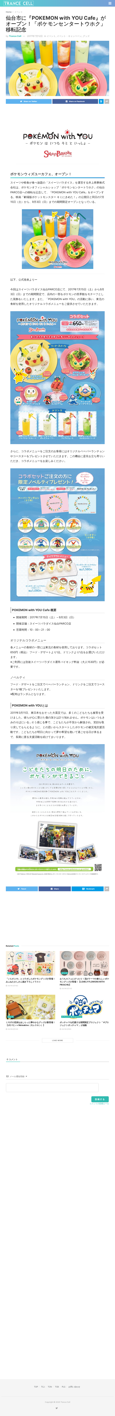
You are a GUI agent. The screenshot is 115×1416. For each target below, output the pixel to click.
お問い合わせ (74, 1387)
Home (9, 12)
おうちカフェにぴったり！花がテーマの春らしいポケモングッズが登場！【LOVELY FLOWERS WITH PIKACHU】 (84, 981)
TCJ (43, 1387)
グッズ (86, 36)
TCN (50, 1387)
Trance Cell (15, 36)
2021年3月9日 (66, 1029)
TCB (57, 1387)
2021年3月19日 (12, 986)
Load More (57, 1040)
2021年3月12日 (66, 988)
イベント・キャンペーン (69, 36)
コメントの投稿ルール (99, 1103)
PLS (63, 1387)
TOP (36, 1387)
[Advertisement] (57, 112)
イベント (18, 12)
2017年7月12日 (35, 36)
